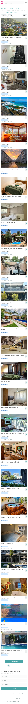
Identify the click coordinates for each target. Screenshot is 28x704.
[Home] (1, 693)
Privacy (8, 699)
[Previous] (2, 27)
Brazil (15, 12)
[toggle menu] (26, 2)
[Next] (25, 27)
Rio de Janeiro (9, 12)
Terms (12, 699)
